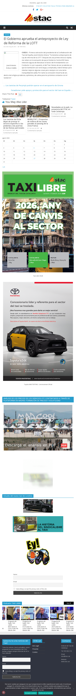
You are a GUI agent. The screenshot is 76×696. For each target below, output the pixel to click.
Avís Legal (35, 646)
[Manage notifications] (3, 692)
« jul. (3, 167)
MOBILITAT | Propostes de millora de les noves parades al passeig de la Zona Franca (37, 122)
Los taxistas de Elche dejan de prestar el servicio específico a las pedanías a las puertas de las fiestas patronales (13, 123)
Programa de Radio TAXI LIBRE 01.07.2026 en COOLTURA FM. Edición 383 (18, 625)
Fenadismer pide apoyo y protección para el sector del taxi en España (42, 90)
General (7, 35)
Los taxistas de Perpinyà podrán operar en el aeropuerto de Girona (33, 85)
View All (69, 603)
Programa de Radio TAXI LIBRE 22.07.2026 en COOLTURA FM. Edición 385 (62, 625)
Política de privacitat (45, 693)
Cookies (35, 652)
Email (15, 582)
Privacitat (35, 649)
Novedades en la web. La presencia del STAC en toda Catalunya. (61, 109)
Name (15, 574)
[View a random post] (71, 27)
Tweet (13, 99)
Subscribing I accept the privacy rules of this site (31, 589)
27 (34, 158)
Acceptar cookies (30, 693)
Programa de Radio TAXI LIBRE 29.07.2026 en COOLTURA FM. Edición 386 (47, 625)
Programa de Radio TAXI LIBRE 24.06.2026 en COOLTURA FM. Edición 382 (33, 625)
